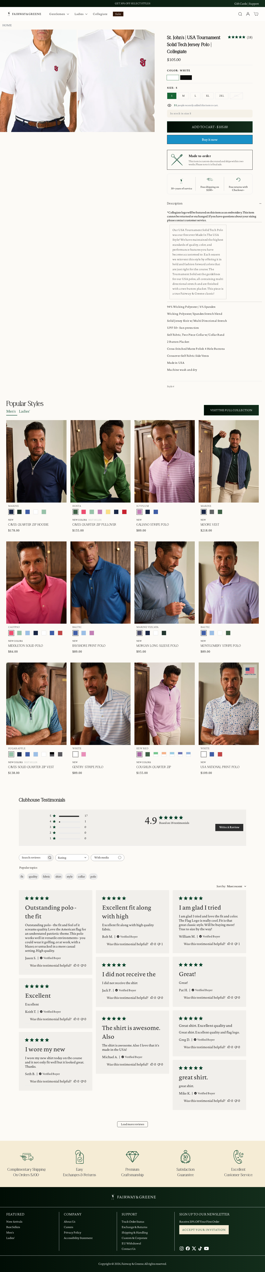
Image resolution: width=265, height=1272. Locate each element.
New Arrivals (14, 1222)
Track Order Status (133, 1222)
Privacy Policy (72, 1232)
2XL (221, 95)
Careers (68, 1227)
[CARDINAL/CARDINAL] (124, 512)
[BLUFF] (27, 633)
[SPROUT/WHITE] (155, 754)
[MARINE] (11, 512)
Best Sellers (13, 1227)
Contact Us (128, 1249)
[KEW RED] (139, 754)
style (70, 877)
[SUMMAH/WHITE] (172, 754)
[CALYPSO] (83, 512)
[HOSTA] (75, 512)
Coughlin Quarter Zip (153, 767)
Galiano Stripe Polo (152, 524)
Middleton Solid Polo (25, 645)
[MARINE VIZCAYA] (139, 633)
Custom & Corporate (134, 1238)
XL (208, 95)
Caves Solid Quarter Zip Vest (31, 767)
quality (33, 877)
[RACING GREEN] (19, 512)
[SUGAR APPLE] (44, 512)
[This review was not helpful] (82, 965)
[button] (256, 14)
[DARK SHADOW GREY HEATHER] (60, 754)
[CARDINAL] (60, 633)
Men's (11, 411)
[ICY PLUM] (100, 512)
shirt (58, 877)
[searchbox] (32, 857)
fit (22, 877)
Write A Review (229, 827)
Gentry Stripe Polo (87, 767)
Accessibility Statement (78, 1238)
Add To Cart (240, 400)
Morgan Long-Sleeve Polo (157, 645)
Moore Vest (210, 524)
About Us (69, 1222)
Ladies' (24, 411)
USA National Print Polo (220, 767)
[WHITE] (173, 77)
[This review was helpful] (75, 965)
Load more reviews (132, 1124)
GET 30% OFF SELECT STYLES (132, 3)
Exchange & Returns (134, 1227)
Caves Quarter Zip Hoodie (28, 524)
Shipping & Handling (135, 1232)
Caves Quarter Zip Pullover (94, 524)
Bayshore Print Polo (89, 645)
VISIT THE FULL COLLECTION (231, 410)
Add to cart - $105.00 (210, 127)
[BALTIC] (27, 512)
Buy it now (210, 139)
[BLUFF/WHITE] (188, 754)
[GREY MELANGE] (212, 512)
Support (254, 4)
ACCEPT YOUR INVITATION (204, 1230)
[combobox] (72, 857)
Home (7, 25)
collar (81, 877)
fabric (46, 877)
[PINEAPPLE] (108, 512)
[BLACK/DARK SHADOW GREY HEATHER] (52, 754)
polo (93, 877)
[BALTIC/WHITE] (180, 754)
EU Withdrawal (131, 1243)
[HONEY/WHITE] (164, 754)
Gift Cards (240, 4)
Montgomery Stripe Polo (221, 645)
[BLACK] (186, 77)
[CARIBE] (83, 754)
